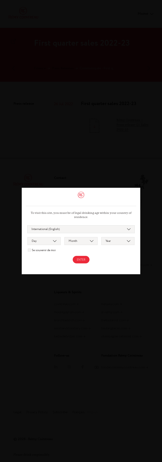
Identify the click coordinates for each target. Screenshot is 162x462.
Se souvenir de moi (44, 250)
